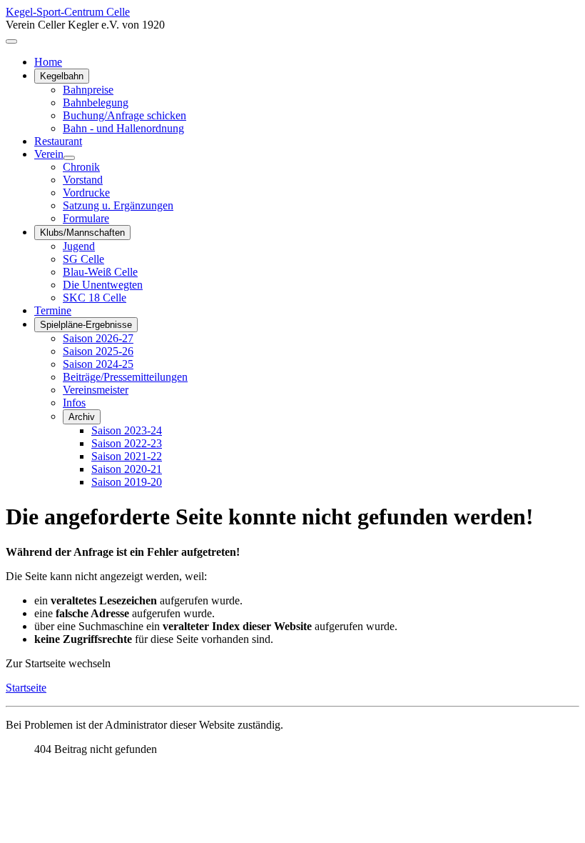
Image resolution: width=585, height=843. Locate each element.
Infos (74, 402)
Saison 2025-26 (98, 351)
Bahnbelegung (95, 102)
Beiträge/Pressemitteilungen (125, 377)
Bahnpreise (88, 90)
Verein (48, 154)
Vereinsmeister (95, 390)
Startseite (26, 688)
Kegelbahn (61, 76)
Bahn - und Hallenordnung (123, 128)
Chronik (81, 167)
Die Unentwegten (103, 285)
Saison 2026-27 (98, 338)
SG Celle (83, 259)
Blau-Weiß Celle (100, 272)
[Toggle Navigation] (11, 41)
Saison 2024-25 (98, 364)
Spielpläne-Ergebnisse (86, 324)
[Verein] (69, 158)
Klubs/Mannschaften (82, 232)
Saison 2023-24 (126, 430)
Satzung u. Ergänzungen (118, 205)
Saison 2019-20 (126, 482)
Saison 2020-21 (126, 469)
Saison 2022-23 (126, 443)
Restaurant (58, 141)
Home (48, 62)
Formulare (86, 218)
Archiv (81, 416)
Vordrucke (86, 192)
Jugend (79, 246)
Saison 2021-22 (126, 456)
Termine (52, 310)
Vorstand (83, 180)
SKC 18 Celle (94, 297)
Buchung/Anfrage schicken (124, 115)
